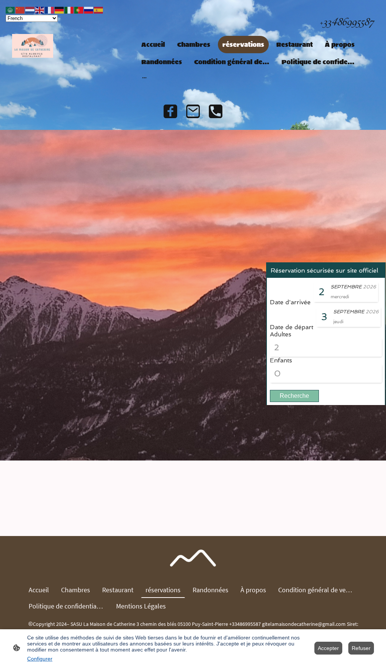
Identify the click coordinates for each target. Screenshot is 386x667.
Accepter (328, 648)
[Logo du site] (32, 46)
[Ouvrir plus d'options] (144, 78)
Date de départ (291, 327)
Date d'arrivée (290, 302)
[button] (10, 9)
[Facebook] (170, 111)
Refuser (361, 648)
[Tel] (215, 111)
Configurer (39, 659)
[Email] (193, 111)
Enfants (281, 360)
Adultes (280, 334)
